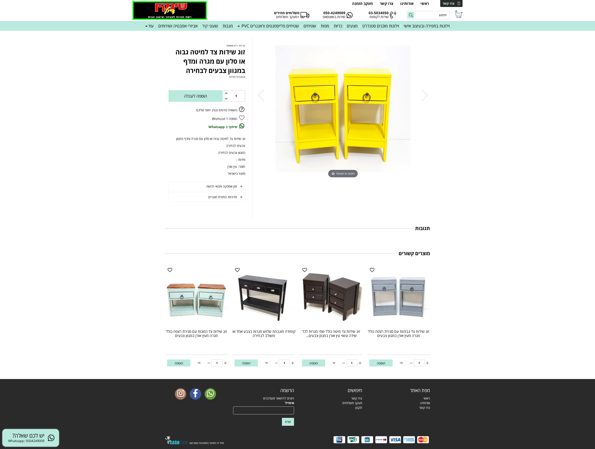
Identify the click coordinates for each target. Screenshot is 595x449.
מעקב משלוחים (352, 403)
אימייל (289, 403)
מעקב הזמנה (362, 3)
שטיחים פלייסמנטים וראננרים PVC (269, 26)
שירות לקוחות (379, 16)
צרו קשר (448, 3)
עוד (151, 26)
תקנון (358, 407)
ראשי (424, 3)
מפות (325, 26)
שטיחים (310, 26)
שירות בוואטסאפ (334, 16)
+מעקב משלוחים (287, 16)
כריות (338, 26)
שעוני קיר (210, 26)
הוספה (381, 363)
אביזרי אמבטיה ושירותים (178, 26)
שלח (288, 421)
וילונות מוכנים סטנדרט (380, 26)
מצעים (352, 26)
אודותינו (406, 3)
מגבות (228, 26)
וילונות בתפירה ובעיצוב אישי (427, 26)
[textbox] (331, 390)
